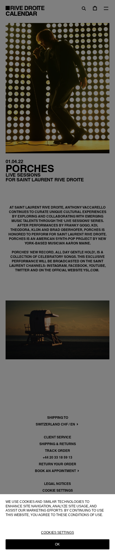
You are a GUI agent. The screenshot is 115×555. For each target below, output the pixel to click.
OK (57, 544)
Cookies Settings (57, 533)
